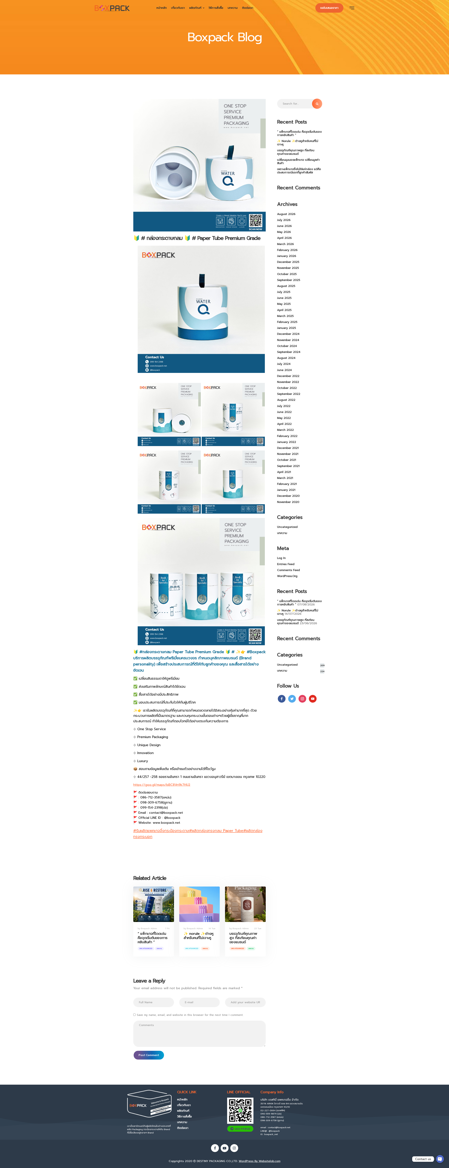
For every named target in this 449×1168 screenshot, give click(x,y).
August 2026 (286, 214)
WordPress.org (287, 576)
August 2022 (286, 400)
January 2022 (286, 442)
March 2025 (285, 316)
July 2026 (283, 220)
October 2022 (287, 388)
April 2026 (284, 238)
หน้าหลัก (161, 7)
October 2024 (287, 346)
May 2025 (284, 304)
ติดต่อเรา (247, 7)
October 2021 (286, 460)
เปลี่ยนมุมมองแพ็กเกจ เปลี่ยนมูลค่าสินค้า (298, 161)
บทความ (233, 7)
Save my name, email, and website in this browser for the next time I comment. (190, 1015)
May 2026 (284, 232)
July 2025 (283, 292)
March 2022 (285, 430)
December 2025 (288, 262)
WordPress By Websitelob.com (259, 1161)
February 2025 (287, 322)
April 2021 (284, 472)
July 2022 (283, 406)
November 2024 (288, 340)
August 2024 (286, 358)
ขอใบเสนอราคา (329, 8)
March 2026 (285, 244)
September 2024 (288, 352)
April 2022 (284, 424)
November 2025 (288, 268)
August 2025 (286, 286)
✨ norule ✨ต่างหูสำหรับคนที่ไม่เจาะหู (198, 935)
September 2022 (288, 394)
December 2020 (288, 496)
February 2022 (287, 436)
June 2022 (284, 412)
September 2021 (288, 466)
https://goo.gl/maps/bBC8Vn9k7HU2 (161, 784)
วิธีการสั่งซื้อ (216, 7)
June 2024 (284, 370)
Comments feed (288, 570)
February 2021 (287, 484)
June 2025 (284, 298)
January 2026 (286, 256)
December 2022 (288, 376)
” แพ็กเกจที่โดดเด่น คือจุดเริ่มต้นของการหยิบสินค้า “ (152, 938)
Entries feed (285, 564)
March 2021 (285, 478)
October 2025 (287, 274)
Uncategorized (145, 948)
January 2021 (286, 490)
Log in (281, 558)
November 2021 (287, 454)
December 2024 (288, 334)
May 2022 (284, 418)
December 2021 (288, 448)
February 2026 (287, 250)
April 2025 (284, 310)
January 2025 (286, 328)
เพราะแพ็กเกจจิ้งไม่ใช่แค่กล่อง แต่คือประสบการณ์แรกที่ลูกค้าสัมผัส (299, 171)
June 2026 (284, 226)
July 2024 (284, 364)
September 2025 (288, 280)
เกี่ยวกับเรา (178, 7)
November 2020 (288, 502)
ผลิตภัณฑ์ (195, 7)
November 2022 (288, 382)
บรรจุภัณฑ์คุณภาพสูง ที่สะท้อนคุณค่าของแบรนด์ (243, 938)
